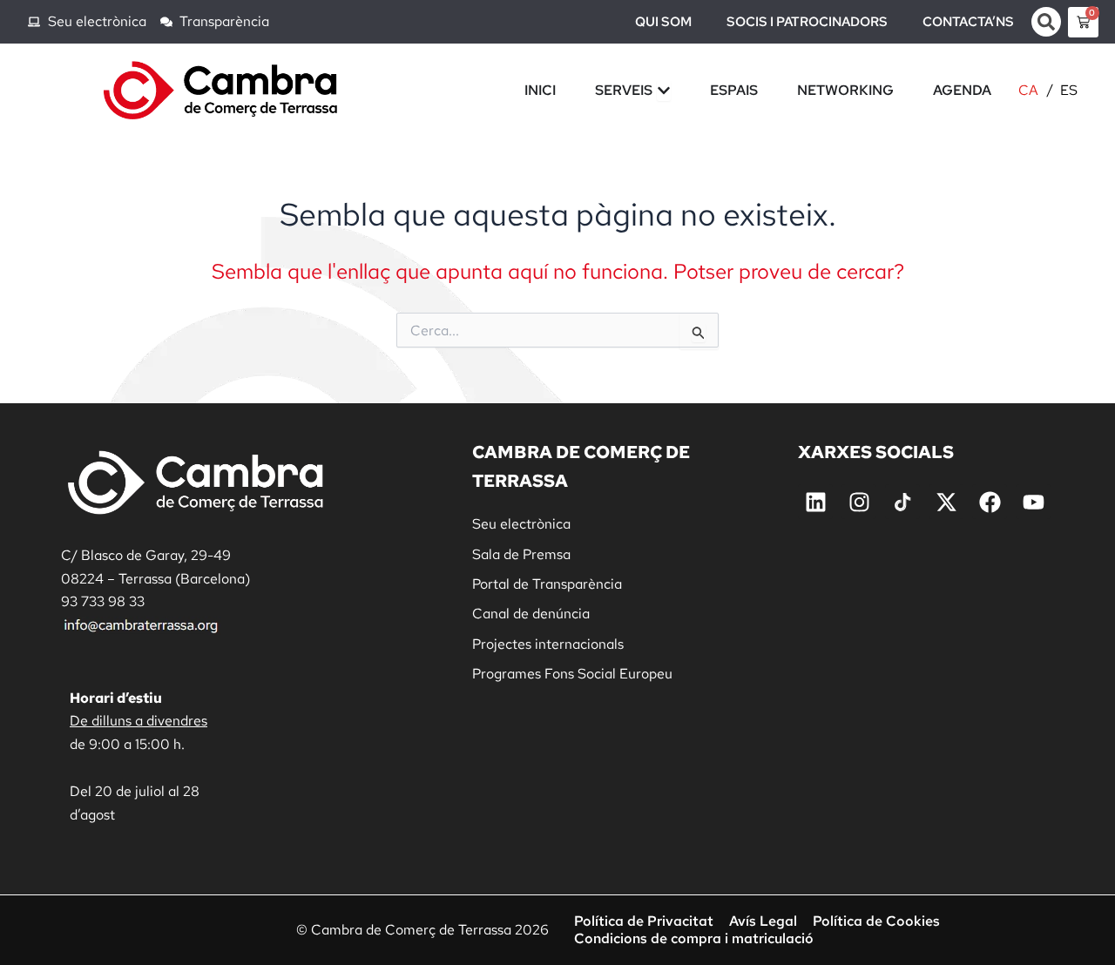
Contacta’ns (968, 21)
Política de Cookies (876, 921)
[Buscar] (1046, 22)
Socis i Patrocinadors (807, 21)
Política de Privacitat (643, 921)
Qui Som (663, 21)
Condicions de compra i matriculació (694, 939)
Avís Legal (763, 921)
